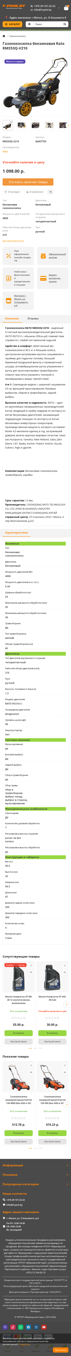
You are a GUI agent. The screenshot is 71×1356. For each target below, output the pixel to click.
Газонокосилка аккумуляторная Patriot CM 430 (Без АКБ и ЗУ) (52, 1100)
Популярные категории (21, 1184)
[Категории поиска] (29, 24)
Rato (5, 151)
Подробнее (24, 1344)
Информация (13, 1165)
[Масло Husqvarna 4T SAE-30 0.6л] (52, 977)
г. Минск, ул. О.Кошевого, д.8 (22, 1218)
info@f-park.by (43, 9)
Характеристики (16, 532)
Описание (12, 318)
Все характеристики (13, 240)
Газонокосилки (17, 36)
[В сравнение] (31, 972)
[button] (3, 125)
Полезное (10, 1175)
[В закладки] (31, 965)
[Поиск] (64, 24)
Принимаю (60, 1349)
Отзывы (33, 318)
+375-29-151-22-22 (44, 6)
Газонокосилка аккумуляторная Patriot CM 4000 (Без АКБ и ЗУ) (18, 1100)
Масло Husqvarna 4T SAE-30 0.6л (52, 998)
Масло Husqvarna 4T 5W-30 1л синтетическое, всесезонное (18, 1000)
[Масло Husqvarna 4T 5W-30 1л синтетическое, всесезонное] (18, 977)
